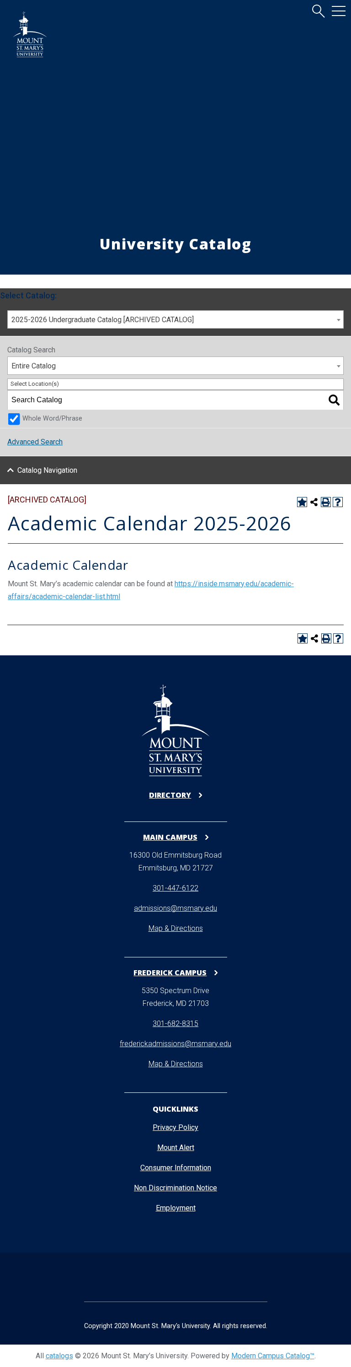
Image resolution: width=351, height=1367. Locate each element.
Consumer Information (175, 1167)
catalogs (59, 1355)
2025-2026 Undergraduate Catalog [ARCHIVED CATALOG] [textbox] (102, 319)
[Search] (334, 400)
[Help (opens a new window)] (338, 502)
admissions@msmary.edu (175, 908)
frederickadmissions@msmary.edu (175, 1043)
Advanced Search (35, 442)
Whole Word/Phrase (52, 418)
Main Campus (170, 837)
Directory (170, 795)
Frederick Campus (170, 972)
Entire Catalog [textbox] (33, 366)
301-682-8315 (175, 1023)
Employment (176, 1208)
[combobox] (175, 319)
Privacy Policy (175, 1127)
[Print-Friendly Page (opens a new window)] (326, 502)
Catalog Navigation (47, 470)
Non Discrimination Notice (175, 1187)
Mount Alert (175, 1147)
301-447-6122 (175, 888)
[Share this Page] (314, 502)
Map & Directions (176, 928)
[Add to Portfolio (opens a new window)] (302, 502)
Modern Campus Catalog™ (272, 1355)
